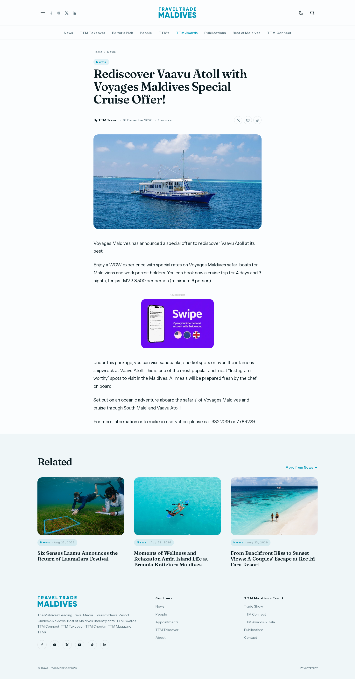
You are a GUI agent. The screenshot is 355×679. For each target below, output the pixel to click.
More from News (299, 467)
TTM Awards (187, 33)
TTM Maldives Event (264, 598)
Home (97, 52)
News (68, 33)
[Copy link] (257, 120)
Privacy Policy (309, 668)
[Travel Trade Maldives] (57, 601)
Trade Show (253, 606)
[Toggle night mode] (301, 12)
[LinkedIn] (74, 13)
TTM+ (164, 33)
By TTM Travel (105, 120)
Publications (215, 33)
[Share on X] (238, 120)
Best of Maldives (246, 33)
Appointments (167, 622)
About (160, 637)
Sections (164, 598)
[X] (66, 13)
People (146, 33)
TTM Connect (279, 33)
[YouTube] (79, 644)
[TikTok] (92, 644)
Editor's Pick (122, 33)
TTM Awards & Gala (259, 622)
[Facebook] (51, 13)
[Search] (312, 12)
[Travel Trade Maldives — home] (177, 12)
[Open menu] (42, 12)
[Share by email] (248, 120)
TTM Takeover (92, 33)
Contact (250, 637)
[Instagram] (59, 13)
